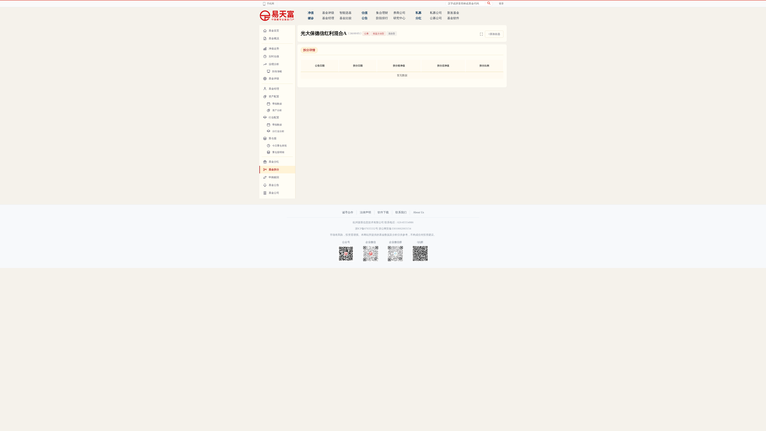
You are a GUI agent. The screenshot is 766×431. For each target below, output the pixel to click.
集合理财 (382, 12)
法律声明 (365, 212)
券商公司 (399, 12)
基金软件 (453, 18)
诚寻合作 (347, 212)
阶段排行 (382, 18)
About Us (418, 212)
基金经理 (328, 18)
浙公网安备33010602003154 (395, 228)
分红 (418, 18)
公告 (365, 18)
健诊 (311, 18)
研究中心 (399, 18)
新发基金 (453, 12)
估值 (365, 12)
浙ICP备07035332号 (366, 228)
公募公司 (436, 18)
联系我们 (401, 212)
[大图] (481, 34)
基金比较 (345, 18)
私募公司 (436, 12)
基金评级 (328, 12)
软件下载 (383, 212)
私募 (418, 12)
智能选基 (345, 12)
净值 (311, 12)
